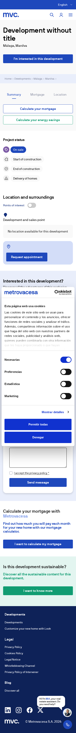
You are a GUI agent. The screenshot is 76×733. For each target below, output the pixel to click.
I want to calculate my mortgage (38, 544)
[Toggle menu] (70, 15)
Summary (14, 94)
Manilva (49, 78)
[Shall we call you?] (67, 724)
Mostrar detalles (53, 412)
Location (60, 94)
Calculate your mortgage (38, 109)
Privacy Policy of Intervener (21, 672)
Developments (22, 78)
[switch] (66, 372)
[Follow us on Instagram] (19, 710)
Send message (38, 482)
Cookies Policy (14, 653)
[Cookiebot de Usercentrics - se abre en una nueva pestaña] (55, 292)
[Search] (51, 15)
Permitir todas (38, 424)
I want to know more (38, 591)
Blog (8, 683)
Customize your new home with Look (28, 628)
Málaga (38, 78)
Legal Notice (12, 659)
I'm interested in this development (38, 59)
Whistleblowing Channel (20, 665)
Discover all (12, 690)
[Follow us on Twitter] (40, 710)
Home (8, 78)
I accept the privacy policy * (31, 473)
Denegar (38, 437)
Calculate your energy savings (38, 120)
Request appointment (26, 257)
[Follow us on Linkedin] (8, 710)
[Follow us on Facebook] (30, 710)
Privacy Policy (13, 647)
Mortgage (37, 94)
